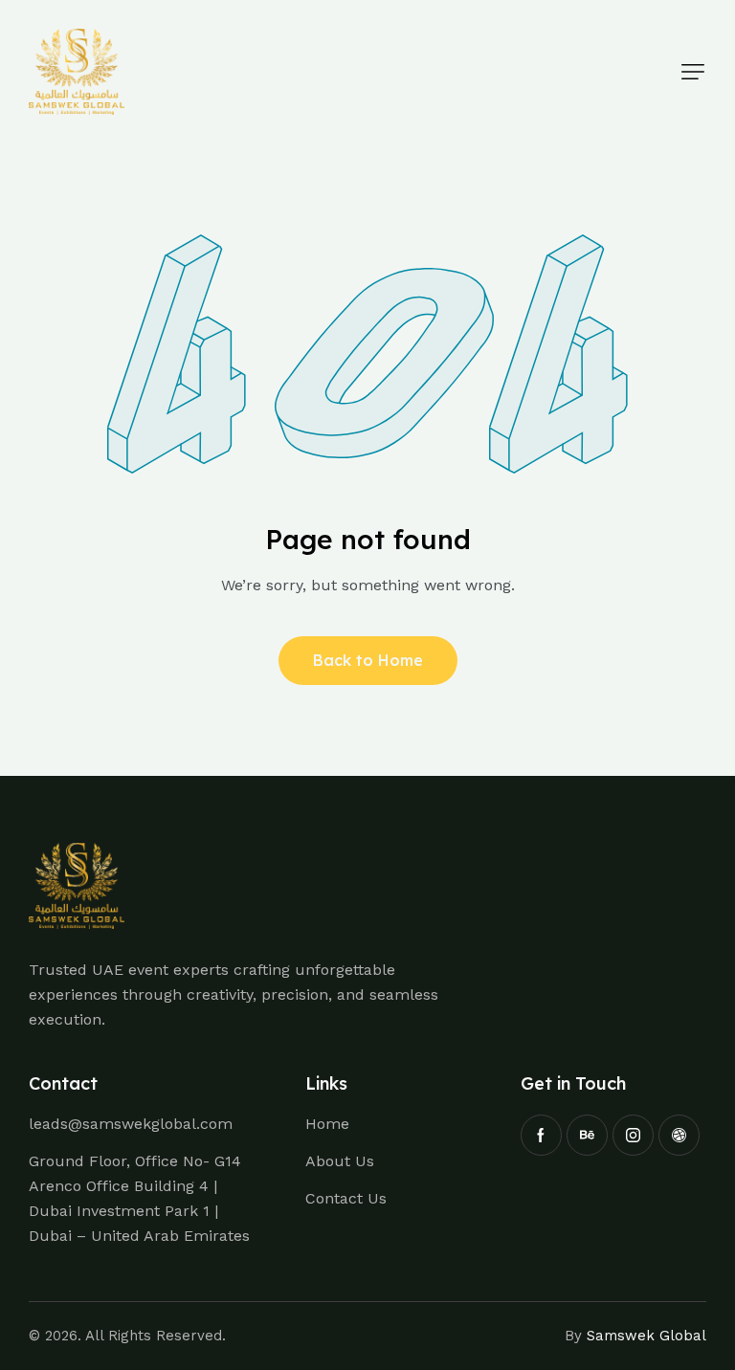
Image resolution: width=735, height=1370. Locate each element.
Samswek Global (646, 1335)
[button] (692, 71)
